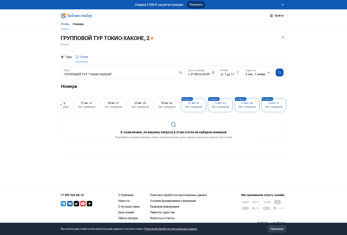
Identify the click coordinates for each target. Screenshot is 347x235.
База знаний (126, 212)
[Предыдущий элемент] (61, 105)
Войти (279, 15)
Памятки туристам (162, 212)
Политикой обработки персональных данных (170, 228)
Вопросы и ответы (162, 218)
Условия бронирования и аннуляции (173, 201)
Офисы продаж (128, 218)
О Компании (126, 195)
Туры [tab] (68, 57)
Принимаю (276, 228)
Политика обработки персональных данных (178, 195)
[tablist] (173, 24)
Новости (124, 201)
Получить (196, 4)
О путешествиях (129, 206)
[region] (173, 104)
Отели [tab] (84, 57)
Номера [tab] (78, 24)
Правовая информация (164, 206)
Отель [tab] (65, 24)
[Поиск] (280, 72)
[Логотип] (77, 15)
